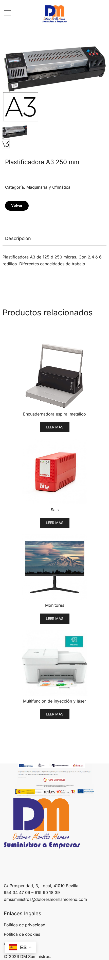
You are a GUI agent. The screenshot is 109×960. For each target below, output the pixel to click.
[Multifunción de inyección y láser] (54, 663)
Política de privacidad (24, 924)
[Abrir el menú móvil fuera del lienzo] (7, 12)
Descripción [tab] (18, 238)
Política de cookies (22, 934)
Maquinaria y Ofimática (48, 187)
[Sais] (54, 471)
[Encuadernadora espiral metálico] (54, 376)
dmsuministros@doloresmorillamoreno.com (45, 899)
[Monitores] (54, 567)
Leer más (54, 427)
